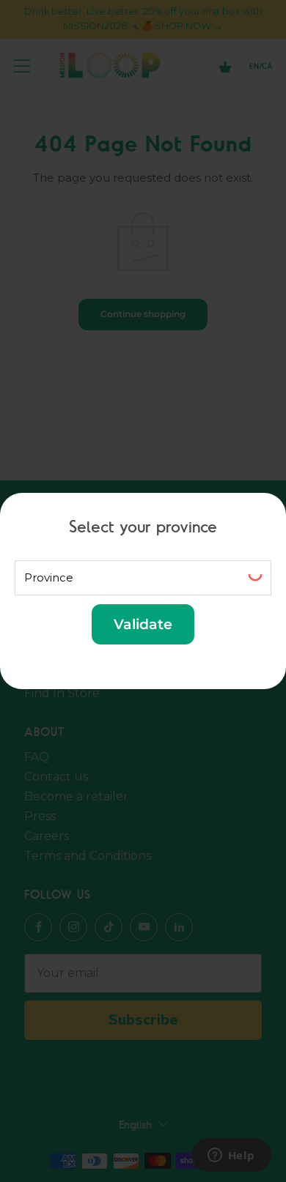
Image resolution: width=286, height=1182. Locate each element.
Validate (143, 624)
